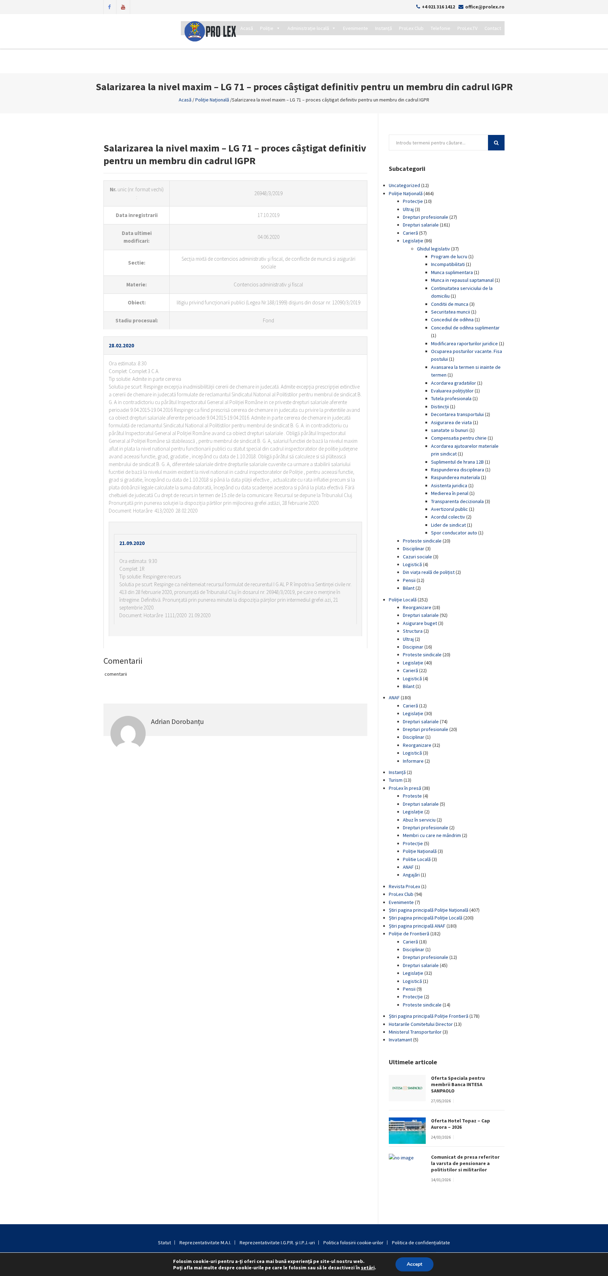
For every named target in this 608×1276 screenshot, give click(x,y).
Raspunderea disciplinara (457, 469)
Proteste (412, 796)
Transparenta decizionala (457, 501)
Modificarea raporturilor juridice (464, 343)
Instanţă (397, 772)
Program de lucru (449, 256)
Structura (413, 631)
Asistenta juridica (449, 485)
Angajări (411, 875)
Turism (396, 780)
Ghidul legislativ (433, 249)
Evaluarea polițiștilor (452, 391)
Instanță (383, 28)
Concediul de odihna (452, 319)
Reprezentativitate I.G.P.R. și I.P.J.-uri (277, 1242)
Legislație (413, 240)
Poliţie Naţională (212, 100)
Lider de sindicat (448, 525)
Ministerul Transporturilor (415, 1032)
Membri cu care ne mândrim (432, 835)
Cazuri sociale (417, 556)
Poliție (266, 28)
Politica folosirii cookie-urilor (353, 1242)
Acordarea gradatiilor (453, 383)
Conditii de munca (449, 304)
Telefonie (440, 28)
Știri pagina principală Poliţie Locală (425, 918)
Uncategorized (404, 185)
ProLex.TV (467, 28)
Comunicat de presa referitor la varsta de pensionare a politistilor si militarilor (465, 1163)
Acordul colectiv (448, 517)
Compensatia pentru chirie (459, 438)
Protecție (413, 201)
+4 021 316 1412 (438, 7)
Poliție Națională (420, 851)
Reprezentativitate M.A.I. (205, 1242)
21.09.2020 (132, 543)
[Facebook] (109, 6)
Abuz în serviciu (419, 820)
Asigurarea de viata (451, 422)
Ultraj (408, 209)
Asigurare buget (420, 623)
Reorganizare (417, 607)
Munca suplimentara (452, 272)
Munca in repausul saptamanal (462, 280)
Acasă (246, 28)
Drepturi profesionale (425, 217)
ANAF (394, 697)
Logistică (412, 564)
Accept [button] (414, 1264)
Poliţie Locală (403, 599)
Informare (413, 761)
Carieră (410, 233)
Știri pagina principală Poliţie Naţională (428, 910)
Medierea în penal (449, 493)
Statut (164, 1242)
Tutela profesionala (451, 398)
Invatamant (400, 1039)
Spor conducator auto (454, 532)
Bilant (408, 588)
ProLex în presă (405, 788)
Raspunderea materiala (455, 477)
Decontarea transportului (457, 414)
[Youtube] (123, 6)
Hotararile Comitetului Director (421, 1024)
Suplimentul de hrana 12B (457, 462)
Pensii (409, 580)
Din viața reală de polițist (429, 572)
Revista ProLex (404, 886)
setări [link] (368, 1267)
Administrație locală (308, 28)
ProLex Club (411, 28)
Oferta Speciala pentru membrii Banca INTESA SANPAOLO (458, 1084)
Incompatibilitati (448, 264)
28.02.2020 (121, 345)
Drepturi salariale (421, 225)
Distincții (440, 406)
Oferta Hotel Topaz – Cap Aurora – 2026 (460, 1123)
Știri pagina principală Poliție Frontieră (428, 1016)
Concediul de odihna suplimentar (465, 327)
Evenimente (355, 28)
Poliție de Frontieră (409, 933)
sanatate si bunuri (449, 430)
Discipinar (413, 647)
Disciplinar (413, 548)
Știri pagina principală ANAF (417, 926)
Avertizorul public (449, 509)
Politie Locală (417, 859)
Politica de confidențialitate (421, 1242)
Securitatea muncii (450, 312)
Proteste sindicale (422, 541)
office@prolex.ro (485, 7)
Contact (492, 28)
